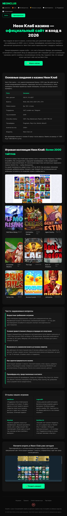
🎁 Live (14, 7)
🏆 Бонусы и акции (35, 7)
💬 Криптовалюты (48, 7)
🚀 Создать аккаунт (33, 486)
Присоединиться (18, 15)
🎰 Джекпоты (6, 7)
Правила (26, 500)
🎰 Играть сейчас (33, 63)
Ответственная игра (37, 500)
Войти (6, 15)
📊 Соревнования (7, 11)
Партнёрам (48, 500)
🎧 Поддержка (59, 7)
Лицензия (18, 500)
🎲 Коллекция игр (23, 7)
